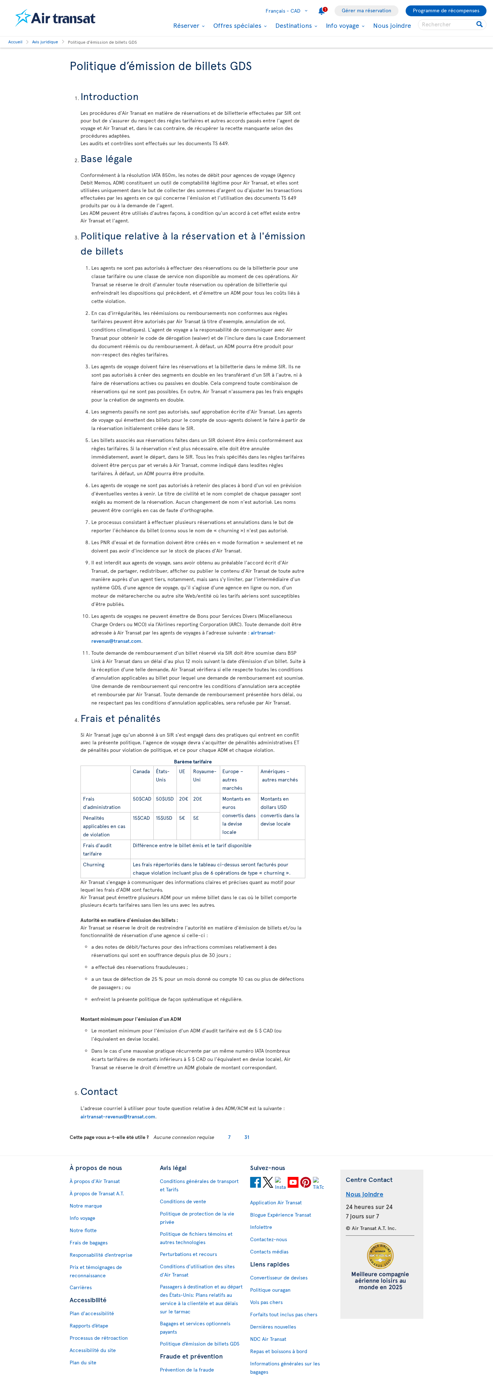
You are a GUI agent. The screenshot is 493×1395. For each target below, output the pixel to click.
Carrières (81, 1287)
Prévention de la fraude (187, 1369)
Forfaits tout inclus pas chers (283, 1314)
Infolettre (261, 1226)
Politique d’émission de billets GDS (199, 1343)
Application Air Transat (276, 1202)
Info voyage (341, 25)
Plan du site (83, 1362)
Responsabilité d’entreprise (101, 1254)
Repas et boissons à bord (278, 1351)
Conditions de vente (183, 1201)
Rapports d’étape (89, 1325)
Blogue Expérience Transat (280, 1214)
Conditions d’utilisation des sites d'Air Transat (197, 1270)
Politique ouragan (270, 1289)
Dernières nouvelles (273, 1326)
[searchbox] (452, 24)
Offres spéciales (236, 25)
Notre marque (86, 1205)
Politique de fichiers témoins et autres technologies (196, 1237)
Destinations (293, 25)
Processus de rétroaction (99, 1337)
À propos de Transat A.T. (97, 1193)
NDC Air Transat (268, 1338)
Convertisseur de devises (278, 1277)
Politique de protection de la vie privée (197, 1217)
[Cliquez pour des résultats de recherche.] (480, 24)
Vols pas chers (266, 1302)
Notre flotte (83, 1230)
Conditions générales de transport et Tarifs (199, 1185)
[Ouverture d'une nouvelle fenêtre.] (255, 1183)
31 (246, 1137)
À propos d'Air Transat (95, 1181)
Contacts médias (269, 1251)
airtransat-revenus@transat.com (117, 1116)
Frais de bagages (89, 1242)
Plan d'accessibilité (92, 1313)
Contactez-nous (268, 1239)
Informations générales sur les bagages (285, 1367)
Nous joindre (392, 25)
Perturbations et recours (188, 1254)
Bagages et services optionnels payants (195, 1327)
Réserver (185, 25)
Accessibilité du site (93, 1350)
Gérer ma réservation (366, 10)
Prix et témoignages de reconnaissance (96, 1271)
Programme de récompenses (446, 10)
